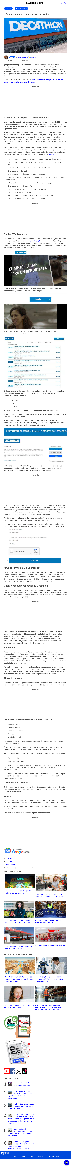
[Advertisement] (35, 101)
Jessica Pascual (23, 57)
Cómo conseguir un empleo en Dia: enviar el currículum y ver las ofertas (49, 895)
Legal (32, 1156)
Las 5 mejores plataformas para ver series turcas (23, 1084)
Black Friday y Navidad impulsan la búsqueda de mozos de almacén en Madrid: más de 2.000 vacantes (48, 1007)
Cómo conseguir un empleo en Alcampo (50, 945)
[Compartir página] (65, 3)
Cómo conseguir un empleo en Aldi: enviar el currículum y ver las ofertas (17, 921)
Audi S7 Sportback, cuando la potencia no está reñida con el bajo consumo (21, 1106)
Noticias (9, 858)
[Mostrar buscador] (61, 3)
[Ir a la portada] (34, 3)
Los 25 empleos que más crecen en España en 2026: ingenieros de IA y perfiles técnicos (49, 979)
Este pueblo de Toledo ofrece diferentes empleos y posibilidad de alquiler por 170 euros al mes (20, 1094)
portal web (52, 154)
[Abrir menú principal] (6, 3)
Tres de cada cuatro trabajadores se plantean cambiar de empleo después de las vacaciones (19, 979)
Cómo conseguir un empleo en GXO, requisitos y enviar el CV (49, 921)
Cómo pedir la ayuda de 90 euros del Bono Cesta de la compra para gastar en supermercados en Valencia (21, 1145)
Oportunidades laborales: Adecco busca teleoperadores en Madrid (19, 1006)
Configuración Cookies (53, 1156)
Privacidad (40, 1156)
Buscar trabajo (21, 8)
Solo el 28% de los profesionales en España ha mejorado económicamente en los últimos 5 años (20, 1132)
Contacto (24, 1156)
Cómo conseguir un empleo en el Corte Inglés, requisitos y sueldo (19, 892)
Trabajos (8, 8)
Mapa (15, 1156)
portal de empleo (35, 241)
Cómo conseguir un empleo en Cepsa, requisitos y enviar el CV (18, 947)
